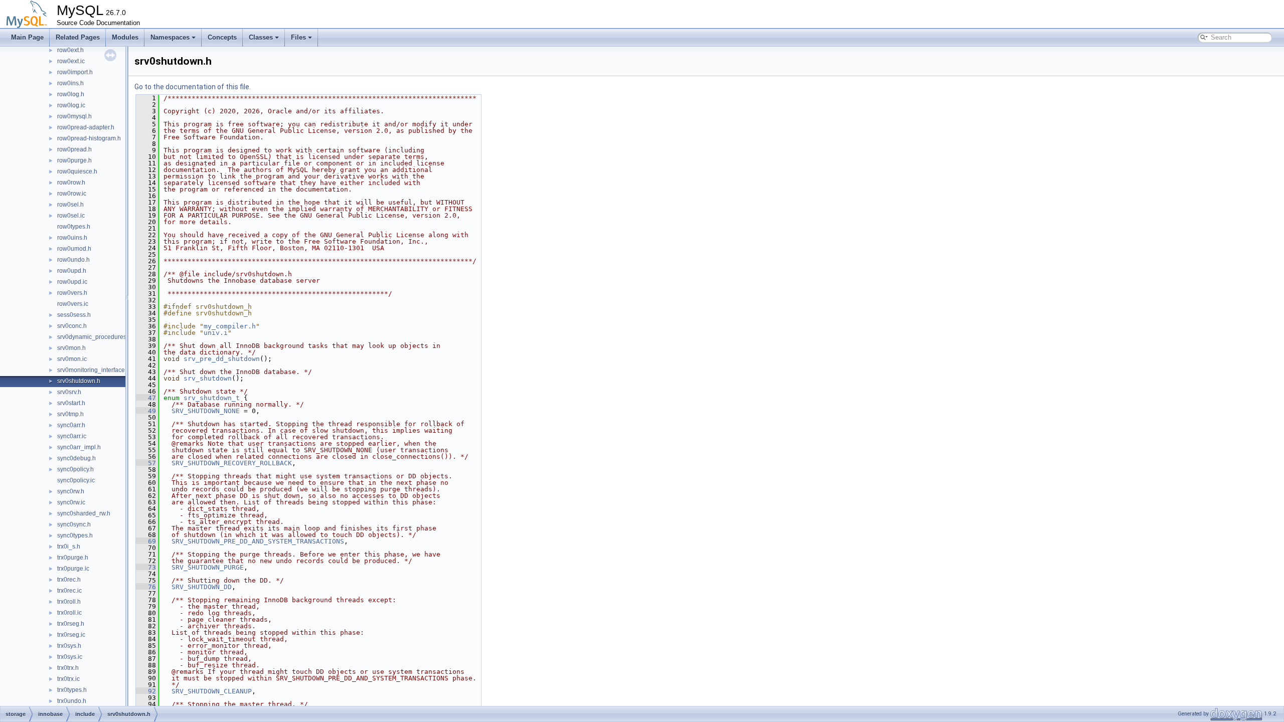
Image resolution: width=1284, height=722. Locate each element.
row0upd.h (71, 270)
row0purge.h (74, 160)
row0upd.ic (72, 281)
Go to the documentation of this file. (192, 87)
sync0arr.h (71, 425)
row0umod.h (74, 248)
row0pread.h (74, 149)
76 (146, 587)
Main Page (27, 37)
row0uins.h (72, 237)
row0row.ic (71, 193)
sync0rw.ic (71, 502)
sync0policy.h (75, 469)
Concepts (222, 37)
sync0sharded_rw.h (83, 513)
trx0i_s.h (68, 546)
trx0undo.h (71, 700)
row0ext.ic (71, 61)
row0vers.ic (72, 303)
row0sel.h (70, 204)
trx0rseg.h (70, 623)
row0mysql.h (74, 116)
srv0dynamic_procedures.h (94, 336)
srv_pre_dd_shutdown (222, 359)
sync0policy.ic (76, 480)
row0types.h (73, 226)
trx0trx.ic (68, 678)
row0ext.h (70, 50)
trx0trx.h (68, 667)
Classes (261, 37)
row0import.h (75, 72)
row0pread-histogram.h (89, 138)
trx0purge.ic (73, 568)
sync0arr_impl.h (79, 447)
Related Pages (78, 37)
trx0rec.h (69, 579)
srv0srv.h (69, 392)
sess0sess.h (74, 314)
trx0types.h (72, 689)
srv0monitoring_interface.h (93, 370)
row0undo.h (73, 259)
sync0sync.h (74, 524)
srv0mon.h (71, 347)
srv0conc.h (72, 325)
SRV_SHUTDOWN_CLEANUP (212, 691)
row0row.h (71, 182)
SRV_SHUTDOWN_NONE (206, 411)
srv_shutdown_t (212, 398)
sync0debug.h (76, 458)
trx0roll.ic (69, 612)
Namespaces (170, 37)
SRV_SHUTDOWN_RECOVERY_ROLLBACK (232, 463)
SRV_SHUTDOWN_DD (202, 587)
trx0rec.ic (69, 590)
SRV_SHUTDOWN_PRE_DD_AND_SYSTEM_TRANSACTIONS (258, 541)
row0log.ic (71, 105)
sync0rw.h (70, 491)
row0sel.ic (71, 215)
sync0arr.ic (71, 436)
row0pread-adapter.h (85, 127)
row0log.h (70, 94)
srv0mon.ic (72, 359)
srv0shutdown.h (78, 381)
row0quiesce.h (77, 171)
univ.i (216, 332)
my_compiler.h (230, 326)
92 (146, 691)
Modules (125, 37)
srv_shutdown (208, 378)
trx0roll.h (69, 601)
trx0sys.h (69, 645)
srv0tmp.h (70, 414)
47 (146, 398)
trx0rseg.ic (71, 634)
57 (146, 463)
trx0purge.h (72, 557)
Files (298, 37)
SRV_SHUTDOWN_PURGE (208, 567)
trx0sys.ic (69, 656)
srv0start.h (71, 403)
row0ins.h (70, 83)
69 (146, 541)
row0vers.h (72, 292)
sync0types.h (75, 535)
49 (146, 411)
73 (146, 567)
